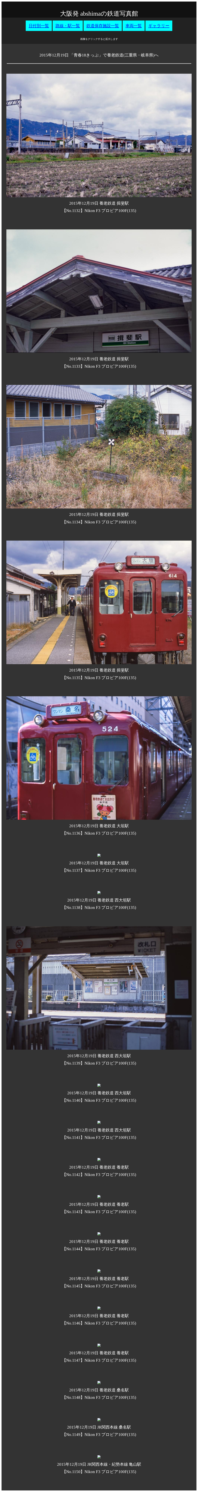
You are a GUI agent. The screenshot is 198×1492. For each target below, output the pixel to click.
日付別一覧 (39, 25)
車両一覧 (133, 25)
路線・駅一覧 (67, 25)
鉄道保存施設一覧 (102, 25)
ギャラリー (158, 25)
